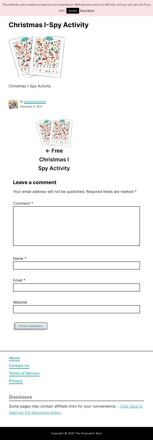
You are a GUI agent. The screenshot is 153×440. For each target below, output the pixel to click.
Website (20, 302)
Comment (23, 203)
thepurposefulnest (35, 101)
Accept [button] (73, 10)
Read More (87, 10)
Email (19, 280)
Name (19, 258)
